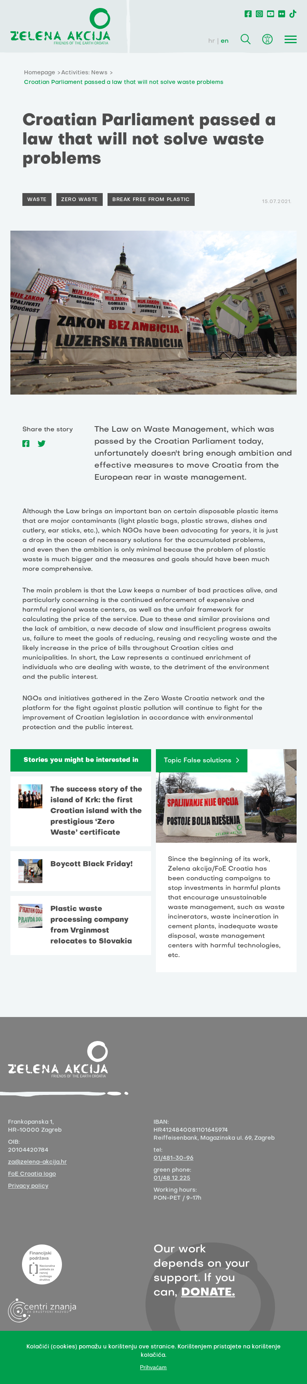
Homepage (39, 73)
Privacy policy (28, 1186)
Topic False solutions (197, 761)
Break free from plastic (151, 199)
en (225, 41)
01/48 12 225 (172, 1178)
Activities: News (84, 73)
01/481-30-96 (173, 1158)
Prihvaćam (153, 1367)
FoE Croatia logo (32, 1174)
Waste (37, 199)
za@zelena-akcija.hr (37, 1162)
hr (211, 41)
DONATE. (208, 1292)
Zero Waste (79, 199)
